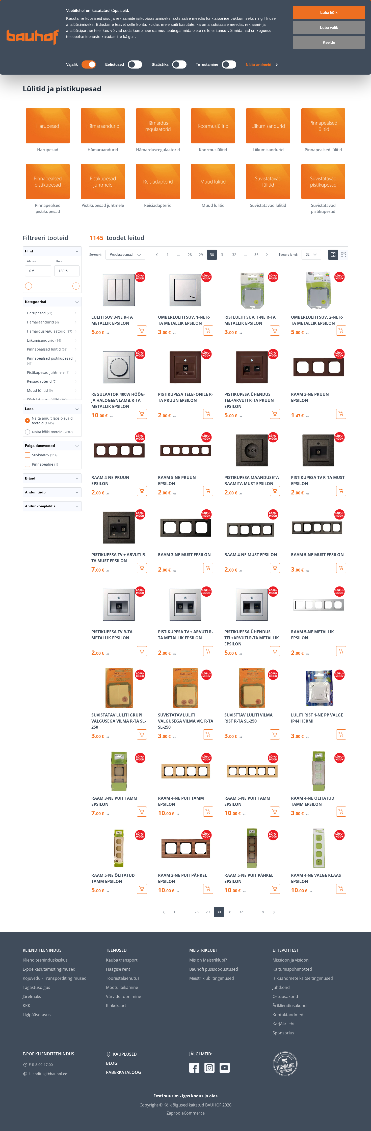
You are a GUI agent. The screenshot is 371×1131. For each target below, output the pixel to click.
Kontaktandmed (288, 1014)
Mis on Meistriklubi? (208, 960)
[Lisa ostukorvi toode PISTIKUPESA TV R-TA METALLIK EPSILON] (142, 651)
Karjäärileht (284, 1024)
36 (256, 254)
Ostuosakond (285, 996)
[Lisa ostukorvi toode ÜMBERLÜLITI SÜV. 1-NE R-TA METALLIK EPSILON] (208, 330)
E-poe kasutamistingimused (49, 969)
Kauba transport (122, 960)
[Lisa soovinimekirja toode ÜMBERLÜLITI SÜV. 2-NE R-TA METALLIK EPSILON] (295, 306)
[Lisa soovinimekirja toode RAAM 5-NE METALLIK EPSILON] (295, 621)
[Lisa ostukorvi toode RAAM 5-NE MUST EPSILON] (341, 568)
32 (234, 254)
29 (201, 254)
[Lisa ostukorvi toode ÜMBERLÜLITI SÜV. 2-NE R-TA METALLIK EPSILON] (341, 330)
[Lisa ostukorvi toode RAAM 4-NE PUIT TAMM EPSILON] (208, 812)
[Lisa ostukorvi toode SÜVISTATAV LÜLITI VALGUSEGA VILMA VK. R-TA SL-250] (208, 734)
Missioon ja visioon (291, 960)
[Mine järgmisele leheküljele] (267, 255)
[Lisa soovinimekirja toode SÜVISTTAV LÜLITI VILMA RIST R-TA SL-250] (228, 704)
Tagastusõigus (36, 987)
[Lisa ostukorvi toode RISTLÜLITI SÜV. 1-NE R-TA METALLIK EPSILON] (275, 330)
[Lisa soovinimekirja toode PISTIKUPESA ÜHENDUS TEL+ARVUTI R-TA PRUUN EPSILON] (228, 383)
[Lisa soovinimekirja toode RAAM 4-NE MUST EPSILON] (228, 544)
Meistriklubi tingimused (211, 978)
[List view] (343, 255)
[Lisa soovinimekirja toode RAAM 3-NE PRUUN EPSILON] (295, 383)
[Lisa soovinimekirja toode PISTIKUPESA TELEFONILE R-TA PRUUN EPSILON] (162, 383)
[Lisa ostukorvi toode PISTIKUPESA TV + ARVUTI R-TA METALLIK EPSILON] (208, 651)
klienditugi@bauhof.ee (48, 1073)
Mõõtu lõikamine (122, 987)
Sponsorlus (283, 1033)
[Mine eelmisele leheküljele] (157, 255)
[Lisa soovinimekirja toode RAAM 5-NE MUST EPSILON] (295, 544)
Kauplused (124, 1054)
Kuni (59, 261)
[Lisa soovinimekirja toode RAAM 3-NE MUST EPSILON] (162, 544)
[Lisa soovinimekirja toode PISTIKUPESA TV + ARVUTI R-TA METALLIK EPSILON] (162, 621)
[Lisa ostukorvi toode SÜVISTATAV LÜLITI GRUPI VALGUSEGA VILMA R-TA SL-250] (142, 734)
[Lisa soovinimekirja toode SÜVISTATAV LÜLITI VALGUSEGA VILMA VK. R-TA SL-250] (162, 704)
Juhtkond (281, 987)
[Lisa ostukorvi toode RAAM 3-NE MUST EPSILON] (208, 568)
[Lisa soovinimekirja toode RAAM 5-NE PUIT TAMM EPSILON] (228, 787)
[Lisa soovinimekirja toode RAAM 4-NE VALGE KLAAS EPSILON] (295, 864)
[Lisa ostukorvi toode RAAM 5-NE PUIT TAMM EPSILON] (275, 812)
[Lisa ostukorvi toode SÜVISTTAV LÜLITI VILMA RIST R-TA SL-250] (275, 734)
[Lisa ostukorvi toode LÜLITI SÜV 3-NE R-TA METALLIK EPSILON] (142, 330)
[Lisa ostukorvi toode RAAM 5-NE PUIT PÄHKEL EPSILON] (275, 889)
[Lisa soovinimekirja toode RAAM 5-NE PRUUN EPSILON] (162, 466)
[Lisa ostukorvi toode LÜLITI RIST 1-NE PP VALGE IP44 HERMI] (341, 734)
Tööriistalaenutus (123, 978)
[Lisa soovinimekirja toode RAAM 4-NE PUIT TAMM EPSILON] (162, 787)
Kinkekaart (116, 1005)
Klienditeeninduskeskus (45, 960)
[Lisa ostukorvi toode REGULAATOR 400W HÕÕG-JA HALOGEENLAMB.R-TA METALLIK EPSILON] (142, 414)
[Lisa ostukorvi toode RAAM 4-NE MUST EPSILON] (275, 568)
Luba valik (329, 27)
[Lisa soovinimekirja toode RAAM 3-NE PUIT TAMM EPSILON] (95, 787)
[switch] (135, 64)
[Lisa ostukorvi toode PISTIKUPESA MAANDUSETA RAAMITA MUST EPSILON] (275, 491)
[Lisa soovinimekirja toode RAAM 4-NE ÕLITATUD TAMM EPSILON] (295, 787)
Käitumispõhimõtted (292, 969)
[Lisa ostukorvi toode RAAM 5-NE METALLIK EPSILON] (341, 651)
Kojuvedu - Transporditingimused (55, 978)
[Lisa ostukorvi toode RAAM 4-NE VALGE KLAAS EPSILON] (341, 889)
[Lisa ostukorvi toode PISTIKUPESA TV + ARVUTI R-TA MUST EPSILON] (142, 568)
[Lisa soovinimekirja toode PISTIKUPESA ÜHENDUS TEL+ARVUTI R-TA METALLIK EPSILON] (228, 621)
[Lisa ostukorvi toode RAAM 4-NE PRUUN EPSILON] (142, 491)
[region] (218, 582)
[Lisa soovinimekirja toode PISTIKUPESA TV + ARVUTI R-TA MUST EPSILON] (95, 544)
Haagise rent (118, 969)
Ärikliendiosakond (290, 1005)
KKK (26, 1005)
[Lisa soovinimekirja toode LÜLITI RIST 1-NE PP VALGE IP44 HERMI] (295, 704)
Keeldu (329, 42)
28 (190, 254)
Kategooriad (35, 302)
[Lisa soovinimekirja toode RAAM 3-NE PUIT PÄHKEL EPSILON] (162, 864)
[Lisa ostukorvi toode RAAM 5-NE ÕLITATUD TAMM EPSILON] (142, 889)
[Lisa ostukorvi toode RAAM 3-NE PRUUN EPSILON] (341, 414)
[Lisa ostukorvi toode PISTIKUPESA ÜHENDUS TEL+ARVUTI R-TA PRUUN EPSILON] (275, 414)
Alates (31, 261)
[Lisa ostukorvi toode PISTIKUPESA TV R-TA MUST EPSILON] (341, 491)
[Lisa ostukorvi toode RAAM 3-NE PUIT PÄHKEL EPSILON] (208, 889)
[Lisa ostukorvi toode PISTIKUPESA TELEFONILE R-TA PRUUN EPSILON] (208, 414)
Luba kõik (328, 12)
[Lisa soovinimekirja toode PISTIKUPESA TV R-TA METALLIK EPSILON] (95, 621)
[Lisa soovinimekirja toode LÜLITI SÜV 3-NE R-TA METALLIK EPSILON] (95, 306)
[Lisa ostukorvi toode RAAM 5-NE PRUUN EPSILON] (208, 491)
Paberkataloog (123, 1072)
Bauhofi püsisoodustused (213, 969)
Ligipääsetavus (37, 1014)
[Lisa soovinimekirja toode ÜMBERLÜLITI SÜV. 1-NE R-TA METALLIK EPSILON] (162, 306)
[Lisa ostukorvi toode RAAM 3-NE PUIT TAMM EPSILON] (142, 812)
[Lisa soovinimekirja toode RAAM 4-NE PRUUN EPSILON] (95, 466)
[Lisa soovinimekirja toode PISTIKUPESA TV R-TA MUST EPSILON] (295, 466)
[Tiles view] (333, 255)
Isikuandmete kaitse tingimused (303, 978)
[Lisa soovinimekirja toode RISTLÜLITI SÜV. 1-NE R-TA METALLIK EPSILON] (228, 306)
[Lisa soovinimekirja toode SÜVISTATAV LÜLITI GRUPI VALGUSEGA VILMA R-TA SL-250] (95, 704)
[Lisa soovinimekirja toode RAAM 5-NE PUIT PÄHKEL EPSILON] (228, 864)
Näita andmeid (258, 64)
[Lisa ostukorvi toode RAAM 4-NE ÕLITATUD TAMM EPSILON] (341, 812)
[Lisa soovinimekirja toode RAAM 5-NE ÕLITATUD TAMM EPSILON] (95, 864)
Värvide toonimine (123, 996)
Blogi (112, 1063)
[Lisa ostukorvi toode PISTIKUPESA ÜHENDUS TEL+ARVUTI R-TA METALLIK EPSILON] (275, 651)
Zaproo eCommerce (186, 1113)
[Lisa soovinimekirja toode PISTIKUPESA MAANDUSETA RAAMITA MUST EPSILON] (228, 466)
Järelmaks (32, 996)
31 (223, 254)
